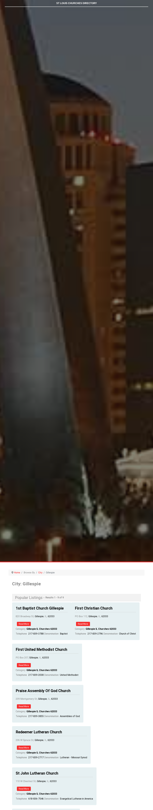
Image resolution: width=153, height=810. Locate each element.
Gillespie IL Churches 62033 (41, 628)
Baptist (64, 633)
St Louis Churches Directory (76, 3)
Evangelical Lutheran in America (76, 798)
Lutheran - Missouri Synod (73, 757)
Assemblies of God (70, 716)
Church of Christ (127, 633)
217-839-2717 (36, 757)
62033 (51, 616)
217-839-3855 (36, 716)
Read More (24, 624)
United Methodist (69, 675)
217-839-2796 (95, 633)
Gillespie (39, 616)
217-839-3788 (36, 633)
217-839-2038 (36, 675)
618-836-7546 (36, 798)
